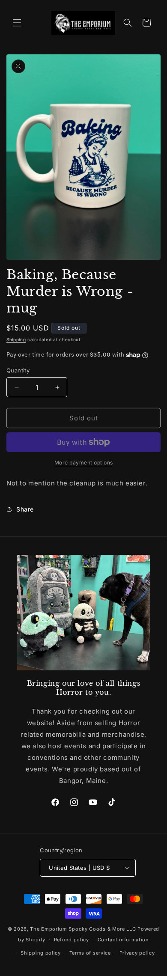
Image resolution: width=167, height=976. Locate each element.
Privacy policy (137, 953)
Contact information (123, 940)
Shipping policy (41, 953)
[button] (17, 22)
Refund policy (71, 940)
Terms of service (90, 953)
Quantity (18, 370)
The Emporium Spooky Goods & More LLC (83, 929)
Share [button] (25, 509)
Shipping (16, 339)
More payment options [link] (83, 462)
